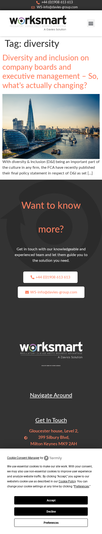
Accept (51, 500)
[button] (91, 23)
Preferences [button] (81, 486)
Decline (51, 511)
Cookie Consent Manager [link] (23, 458)
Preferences (51, 522)
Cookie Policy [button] (67, 481)
